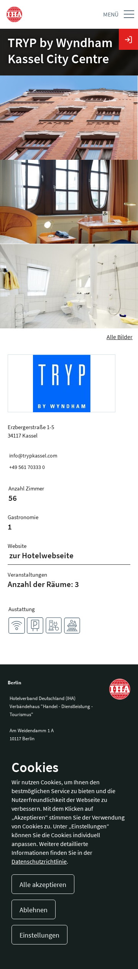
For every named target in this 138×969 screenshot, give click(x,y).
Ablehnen (34, 909)
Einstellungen (39, 935)
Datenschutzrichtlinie (39, 861)
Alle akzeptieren (43, 884)
